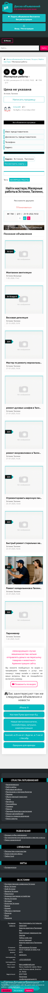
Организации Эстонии (28, 947)
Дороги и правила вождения (17, 816)
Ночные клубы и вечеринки (15, 835)
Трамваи (9, 806)
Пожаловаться (24, 207)
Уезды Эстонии (10, 898)
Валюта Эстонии (11, 891)
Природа (8, 918)
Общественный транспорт (16, 797)
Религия (7, 913)
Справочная (23, 847)
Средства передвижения (24, 780)
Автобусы (10, 801)
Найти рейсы (11, 787)
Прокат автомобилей (14, 814)
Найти (44, 48)
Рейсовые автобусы (14, 789)
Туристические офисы (13, 854)
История (8, 901)
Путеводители (10, 867)
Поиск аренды (11, 818)
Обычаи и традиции (12, 911)
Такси (8, 799)
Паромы (9, 794)
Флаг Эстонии (10, 886)
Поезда (9, 809)
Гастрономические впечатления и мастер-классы (24, 837)
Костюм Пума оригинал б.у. (24, 714)
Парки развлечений (12, 840)
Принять (29, 990)
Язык (6, 915)
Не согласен (18, 990)
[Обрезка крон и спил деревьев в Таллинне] (24, 227)
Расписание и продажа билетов (19, 792)
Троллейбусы (11, 804)
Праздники (9, 894)
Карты (23, 863)
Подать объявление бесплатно (25, 17)
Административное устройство (17, 896)
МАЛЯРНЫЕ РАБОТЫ (19, 180)
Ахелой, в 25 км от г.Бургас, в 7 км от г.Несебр (24, 736)
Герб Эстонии (9, 889)
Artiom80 (17, 107)
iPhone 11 (24, 707)
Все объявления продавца (24, 122)
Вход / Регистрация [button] (24, 28)
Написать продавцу (24, 99)
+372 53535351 (25, 959)
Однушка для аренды (24, 745)
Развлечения (23, 831)
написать (23, 955)
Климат (7, 908)
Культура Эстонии (11, 903)
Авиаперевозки (12, 784)
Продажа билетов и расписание (19, 811)
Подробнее (6, 990)
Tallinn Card (9, 856)
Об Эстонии (23, 879)
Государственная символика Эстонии (19, 884)
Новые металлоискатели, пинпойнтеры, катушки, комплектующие (24, 724)
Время (7, 906)
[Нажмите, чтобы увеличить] (7, 109)
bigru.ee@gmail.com (27, 964)
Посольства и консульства (15, 851)
